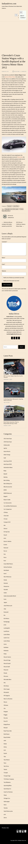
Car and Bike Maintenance (10, 506)
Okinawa (6, 705)
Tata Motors (7, 759)
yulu (5, 814)
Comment (4, 241)
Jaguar (5, 602)
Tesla (5, 763)
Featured (9, 206)
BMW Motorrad (8, 493)
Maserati (6, 669)
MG (5, 682)
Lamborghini (7, 628)
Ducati (5, 535)
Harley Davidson (8, 567)
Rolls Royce (6, 734)
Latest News (16, 206)
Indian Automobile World (10, 596)
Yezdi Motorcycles (8, 811)
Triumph (6, 772)
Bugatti (5, 496)
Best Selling (6, 480)
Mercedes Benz (7, 679)
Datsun (5, 528)
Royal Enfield (7, 737)
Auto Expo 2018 (8, 461)
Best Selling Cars (8, 483)
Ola (4, 708)
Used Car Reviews (8, 792)
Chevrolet (6, 515)
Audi (5, 458)
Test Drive (6, 766)
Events (5, 544)
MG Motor (6, 686)
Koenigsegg (6, 621)
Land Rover (6, 631)
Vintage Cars (7, 798)
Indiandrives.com (9, 3)
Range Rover (7, 724)
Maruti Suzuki (7, 663)
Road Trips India (8, 731)
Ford (5, 560)
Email (3, 264)
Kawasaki (6, 612)
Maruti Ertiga (7, 660)
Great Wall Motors (8, 563)
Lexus (5, 644)
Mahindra (6, 650)
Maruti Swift (7, 666)
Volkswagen (7, 801)
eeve (5, 538)
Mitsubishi (6, 692)
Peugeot (6, 711)
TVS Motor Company (9, 779)
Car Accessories (8, 502)
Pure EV (6, 721)
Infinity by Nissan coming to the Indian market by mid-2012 (7, 224)
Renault (6, 727)
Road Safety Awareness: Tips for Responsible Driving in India (11, 422)
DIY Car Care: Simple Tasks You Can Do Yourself (13, 376)
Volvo (5, 804)
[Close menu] (20, 12)
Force (5, 557)
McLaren (6, 676)
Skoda (5, 743)
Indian (5, 592)
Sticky (5, 747)
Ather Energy (7, 454)
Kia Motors (6, 618)
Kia (4, 615)
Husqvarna (6, 586)
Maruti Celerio (7, 657)
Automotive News (8, 467)
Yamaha (6, 808)
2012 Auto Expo (8, 438)
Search (21, 347)
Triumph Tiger (7, 775)
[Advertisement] (14, 37)
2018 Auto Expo (8, 441)
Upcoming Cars (7, 788)
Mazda (5, 673)
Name (3, 257)
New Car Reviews (8, 698)
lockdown (6, 647)
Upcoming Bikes (8, 785)
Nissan (5, 702)
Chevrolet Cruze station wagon (11, 209)
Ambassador (7, 445)
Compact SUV (7, 522)
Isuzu (5, 599)
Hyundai (6, 589)
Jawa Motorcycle (8, 605)
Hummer (6, 583)
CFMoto (6, 512)
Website (4, 271)
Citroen (5, 519)
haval (5, 573)
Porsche (6, 718)
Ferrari (5, 551)
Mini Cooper (7, 689)
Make (5, 653)
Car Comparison (8, 509)
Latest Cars (6, 637)
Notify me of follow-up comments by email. (14, 277)
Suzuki (5, 753)
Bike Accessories (8, 486)
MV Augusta (7, 695)
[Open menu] (16, 15)
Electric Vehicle (7, 541)
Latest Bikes (7, 634)
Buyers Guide (7, 499)
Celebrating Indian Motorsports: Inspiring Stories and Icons (13, 399)
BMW (5, 490)
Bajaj (5, 470)
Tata (5, 756)
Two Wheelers (7, 782)
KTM (5, 625)
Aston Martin (7, 451)
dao (4, 525)
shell (5, 740)
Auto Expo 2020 (8, 464)
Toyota (5, 769)
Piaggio (5, 714)
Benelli (5, 474)
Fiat (5, 554)
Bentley (6, 477)
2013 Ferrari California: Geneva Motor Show (20, 224)
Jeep (5, 608)
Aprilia (5, 448)
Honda (5, 580)
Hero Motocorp (7, 576)
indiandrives (11, 217)
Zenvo (5, 817)
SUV (5, 750)
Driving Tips (7, 531)
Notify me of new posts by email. (11, 280)
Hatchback (6, 570)
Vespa (5, 795)
